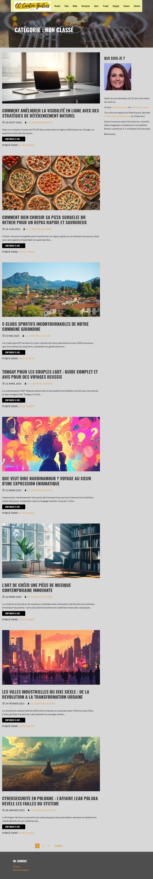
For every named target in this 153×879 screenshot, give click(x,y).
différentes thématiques (117, 116)
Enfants (137, 5)
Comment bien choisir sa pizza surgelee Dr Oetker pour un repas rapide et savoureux (44, 219)
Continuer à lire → (13, 139)
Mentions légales (21, 870)
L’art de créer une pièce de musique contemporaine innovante (36, 587)
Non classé (26, 145)
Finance (126, 5)
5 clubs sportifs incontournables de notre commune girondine (45, 326)
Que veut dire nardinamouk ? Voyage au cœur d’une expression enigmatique (46, 481)
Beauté (57, 5)
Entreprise (86, 5)
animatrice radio (140, 107)
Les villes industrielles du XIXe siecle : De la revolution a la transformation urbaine (45, 694)
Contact (17, 866)
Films (67, 5)
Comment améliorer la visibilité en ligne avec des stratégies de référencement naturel (50, 113)
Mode (75, 5)
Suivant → (60, 846)
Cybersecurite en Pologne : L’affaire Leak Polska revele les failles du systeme (50, 800)
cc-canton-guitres (40, 122)
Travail (105, 5)
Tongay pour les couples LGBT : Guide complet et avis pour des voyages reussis (50, 374)
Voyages (116, 5)
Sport (96, 5)
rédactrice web (120, 107)
